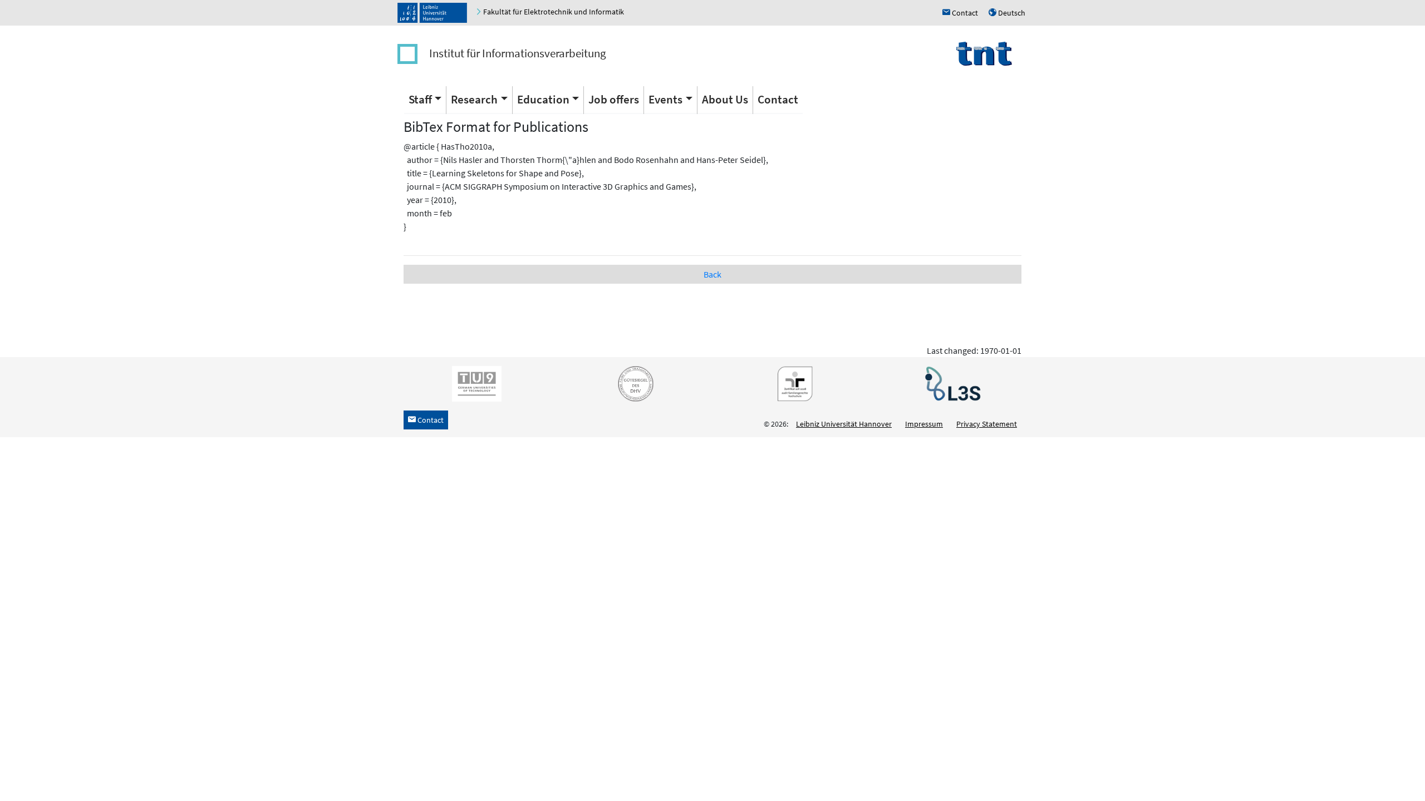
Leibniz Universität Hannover (844, 424)
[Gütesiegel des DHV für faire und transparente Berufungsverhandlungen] (633, 383)
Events (665, 99)
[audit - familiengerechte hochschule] (792, 383)
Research (474, 99)
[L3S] (951, 383)
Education (543, 99)
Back (712, 274)
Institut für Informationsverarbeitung (517, 53)
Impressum (924, 424)
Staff (420, 99)
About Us (725, 99)
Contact (778, 99)
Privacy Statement (986, 424)
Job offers (613, 99)
